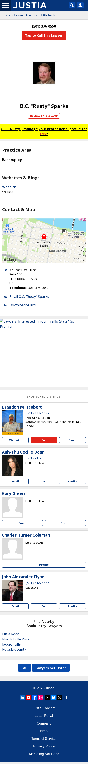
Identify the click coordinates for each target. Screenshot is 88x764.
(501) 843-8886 (37, 583)
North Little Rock (15, 639)
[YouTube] (28, 697)
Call (43, 440)
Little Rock (48, 15)
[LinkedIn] (22, 697)
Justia (6, 15)
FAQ (24, 668)
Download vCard (22, 305)
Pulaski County (14, 649)
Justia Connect (44, 708)
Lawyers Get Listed (50, 668)
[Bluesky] (53, 697)
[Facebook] (34, 697)
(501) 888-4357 (37, 413)
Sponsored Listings (44, 396)
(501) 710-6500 (37, 458)
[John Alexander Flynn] (12, 590)
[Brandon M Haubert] (12, 421)
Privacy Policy (44, 746)
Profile (72, 481)
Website (9, 187)
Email (72, 440)
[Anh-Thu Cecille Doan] (12, 465)
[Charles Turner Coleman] (12, 549)
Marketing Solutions (44, 754)
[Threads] (47, 697)
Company (44, 723)
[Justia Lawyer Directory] (65, 697)
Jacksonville (11, 644)
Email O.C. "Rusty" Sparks (29, 296)
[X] (59, 697)
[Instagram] (40, 697)
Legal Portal (44, 715)
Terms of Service (43, 738)
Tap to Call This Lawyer (44, 35)
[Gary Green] (12, 507)
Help (44, 731)
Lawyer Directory (25, 15)
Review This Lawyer (44, 116)
